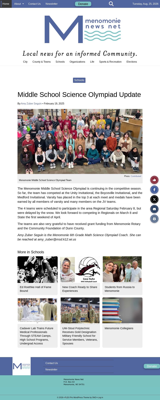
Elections (132, 61)
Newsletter (52, 4)
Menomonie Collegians (119, 328)
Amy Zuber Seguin (31, 103)
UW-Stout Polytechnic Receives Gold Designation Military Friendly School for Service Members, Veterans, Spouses (80, 336)
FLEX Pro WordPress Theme (77, 397)
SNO (94, 397)
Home (5, 4)
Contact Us (34, 4)
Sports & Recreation (110, 61)
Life (92, 61)
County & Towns (41, 61)
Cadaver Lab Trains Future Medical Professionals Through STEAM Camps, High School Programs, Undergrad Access (36, 336)
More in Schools (31, 252)
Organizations (77, 61)
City (25, 61)
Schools (60, 61)
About (17, 4)
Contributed (136, 176)
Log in (100, 397)
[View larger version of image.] (80, 141)
